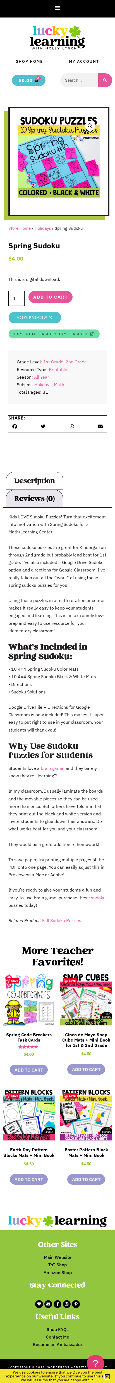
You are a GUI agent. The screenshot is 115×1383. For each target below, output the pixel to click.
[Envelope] (48, 1304)
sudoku (98, 897)
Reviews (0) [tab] (34, 499)
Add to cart (50, 297)
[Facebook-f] (57, 1304)
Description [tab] (34, 481)
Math (59, 384)
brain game (52, 768)
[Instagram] (67, 1304)
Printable (58, 369)
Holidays (43, 228)
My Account (84, 61)
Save (14, 980)
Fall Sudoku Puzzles (61, 920)
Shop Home (29, 61)
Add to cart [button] (29, 1070)
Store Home (19, 228)
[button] (57, 7)
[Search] (105, 80)
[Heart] (39, 1304)
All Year (41, 377)
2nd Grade (76, 362)
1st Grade (53, 362)
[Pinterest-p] (76, 1304)
